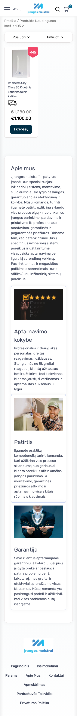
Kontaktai (56, 675)
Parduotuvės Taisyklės (34, 694)
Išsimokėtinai (47, 666)
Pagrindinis (20, 666)
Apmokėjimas (34, 685)
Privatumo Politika (34, 703)
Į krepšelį (21, 129)
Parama (11, 675)
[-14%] (21, 77)
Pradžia (10, 21)
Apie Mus (33, 675)
